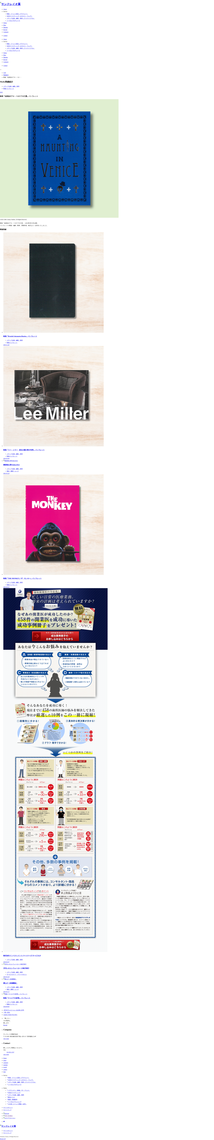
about (4, 1060)
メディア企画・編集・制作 (11, 86)
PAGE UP (3, 1139)
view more (6, 1038)
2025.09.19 (6, 587)
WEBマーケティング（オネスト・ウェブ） (19, 16)
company (5, 1062)
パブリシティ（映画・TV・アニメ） (19, 1090)
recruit (5, 1067)
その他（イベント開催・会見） (17, 1104)
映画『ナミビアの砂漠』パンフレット (16, 998)
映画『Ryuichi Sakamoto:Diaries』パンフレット (20, 336)
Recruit (5, 29)
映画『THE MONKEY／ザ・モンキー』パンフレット (22, 578)
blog (4, 1072)
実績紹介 (6, 75)
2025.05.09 (6, 458)
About (5, 9)
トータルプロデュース (13, 20)
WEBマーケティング (14, 1092)
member (5, 1065)
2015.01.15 (6, 991)
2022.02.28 (6, 977)
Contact (5, 35)
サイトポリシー (8, 1107)
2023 (1, 92)
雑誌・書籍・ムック (13, 471)
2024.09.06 (6, 1006)
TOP (4, 72)
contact (5, 1069)
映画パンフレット (8, 88)
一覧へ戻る (6, 1012)
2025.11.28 (6, 345)
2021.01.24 (6, 473)
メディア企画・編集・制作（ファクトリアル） (21, 18)
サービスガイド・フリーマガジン (17, 974)
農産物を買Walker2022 (11, 465)
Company (6, 32)
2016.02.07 (6, 962)
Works (5, 23)
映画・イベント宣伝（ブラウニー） (17, 14)
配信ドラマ (11, 1097)
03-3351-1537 (10, 1052)
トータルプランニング (14, 1101)
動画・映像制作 (12, 1099)
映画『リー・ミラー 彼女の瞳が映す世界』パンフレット (24, 450)
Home (5, 1058)
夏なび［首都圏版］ (10, 983)
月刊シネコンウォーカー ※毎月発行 (16, 968)
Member (5, 27)
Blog (4, 25)
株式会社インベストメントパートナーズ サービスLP (22, 955)
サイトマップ (7, 1110)
